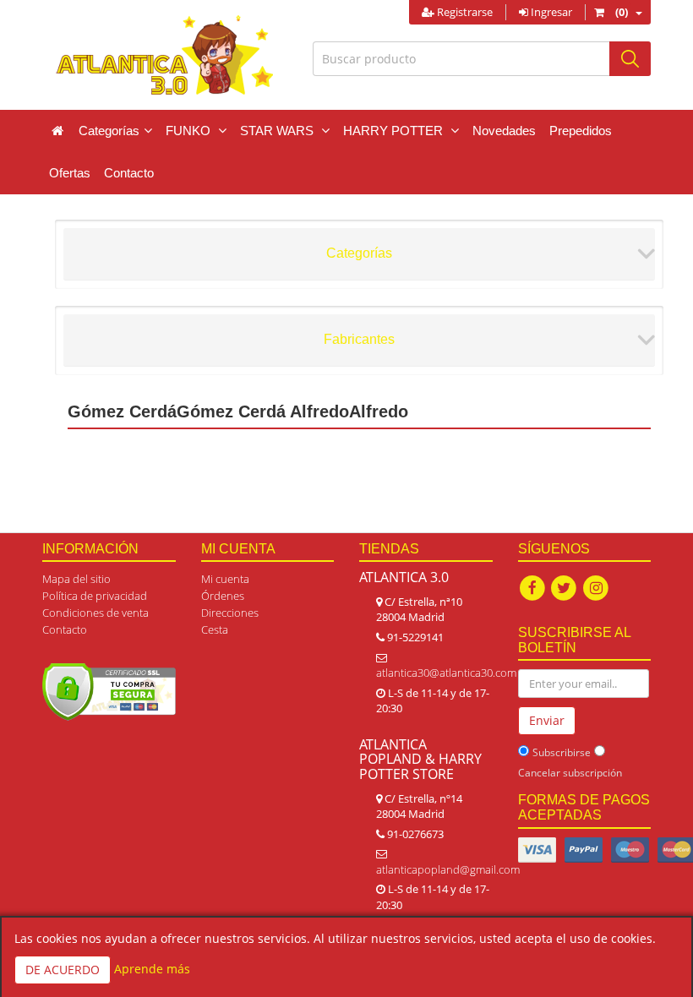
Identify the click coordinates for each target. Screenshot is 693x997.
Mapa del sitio (76, 578)
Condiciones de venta (95, 612)
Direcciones (230, 612)
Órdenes (222, 595)
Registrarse (463, 11)
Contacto (129, 173)
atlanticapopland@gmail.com (448, 869)
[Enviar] (630, 58)
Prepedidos (580, 130)
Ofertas (69, 173)
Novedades (504, 130)
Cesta (214, 629)
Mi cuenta (225, 578)
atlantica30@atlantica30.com (446, 672)
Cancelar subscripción (570, 772)
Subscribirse (561, 752)
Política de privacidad (94, 595)
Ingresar (550, 11)
